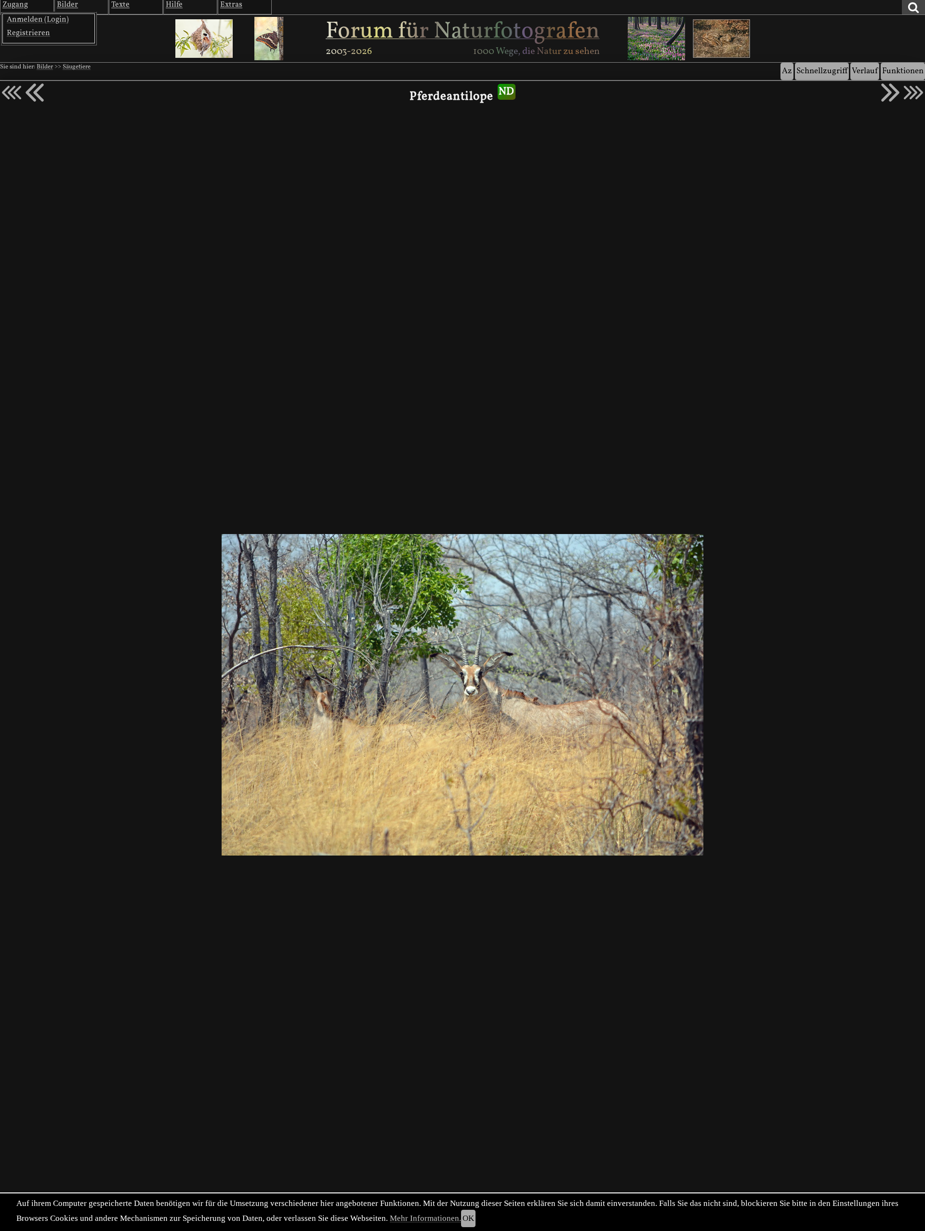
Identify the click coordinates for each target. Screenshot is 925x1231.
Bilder (45, 67)
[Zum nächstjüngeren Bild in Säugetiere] (34, 92)
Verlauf (865, 71)
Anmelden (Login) (38, 19)
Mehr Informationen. (425, 1218)
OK (468, 1218)
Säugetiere (77, 67)
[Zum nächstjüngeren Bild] (11, 92)
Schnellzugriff (821, 71)
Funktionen (903, 71)
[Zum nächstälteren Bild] (913, 92)
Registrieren (28, 33)
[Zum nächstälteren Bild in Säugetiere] (890, 92)
